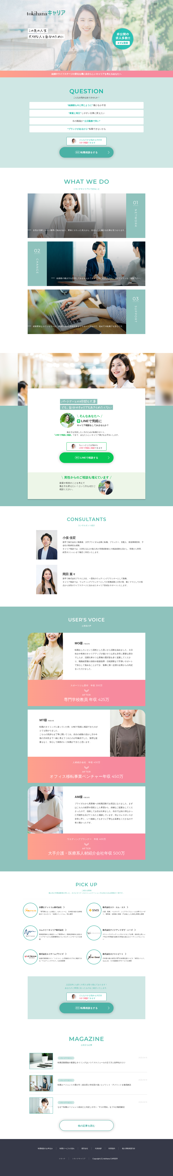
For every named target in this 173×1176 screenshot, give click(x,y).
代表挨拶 (98, 1148)
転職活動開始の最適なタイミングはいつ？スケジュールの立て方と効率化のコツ (91, 1063)
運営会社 (84, 1148)
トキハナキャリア (78, 1159)
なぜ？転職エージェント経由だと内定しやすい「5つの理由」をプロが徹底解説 (91, 1107)
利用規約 (112, 1148)
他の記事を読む (86, 1125)
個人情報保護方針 (128, 1148)
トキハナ (62, 1159)
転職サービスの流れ (67, 1148)
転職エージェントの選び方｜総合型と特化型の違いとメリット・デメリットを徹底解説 (94, 1085)
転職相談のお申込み (45, 1148)
